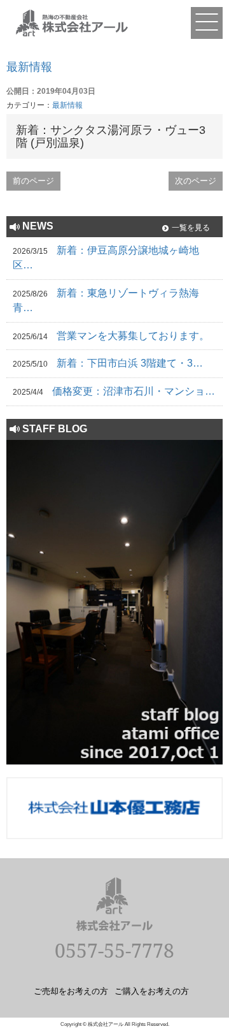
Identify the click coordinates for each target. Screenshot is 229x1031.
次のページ (195, 181)
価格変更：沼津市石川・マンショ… (133, 391)
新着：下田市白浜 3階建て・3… (130, 363)
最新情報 (29, 67)
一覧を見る (191, 227)
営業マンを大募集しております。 (133, 335)
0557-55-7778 (114, 950)
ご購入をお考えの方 (151, 991)
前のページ (33, 181)
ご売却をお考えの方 (71, 991)
